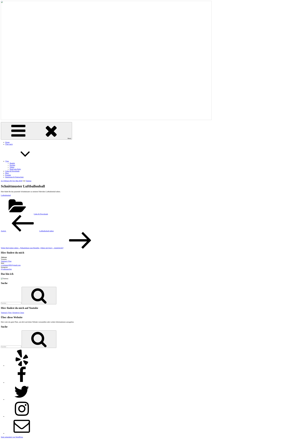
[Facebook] (21, 382)
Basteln (12, 163)
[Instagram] (21, 416)
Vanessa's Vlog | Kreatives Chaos (12, 313)
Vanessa (28, 181)
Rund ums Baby (15, 169)
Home (7, 142)
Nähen (12, 167)
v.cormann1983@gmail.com (11, 265)
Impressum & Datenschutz (14, 177)
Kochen (12, 165)
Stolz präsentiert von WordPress (12, 437)
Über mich (9, 144)
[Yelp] (21, 365)
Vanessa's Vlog (6, 261)
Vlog (7, 161)
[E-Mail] (21, 433)
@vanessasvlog (6, 269)
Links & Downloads (12, 171)
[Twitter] (21, 399)
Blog (7, 173)
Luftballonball (6, 195)
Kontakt (8, 175)
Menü (69, 138)
